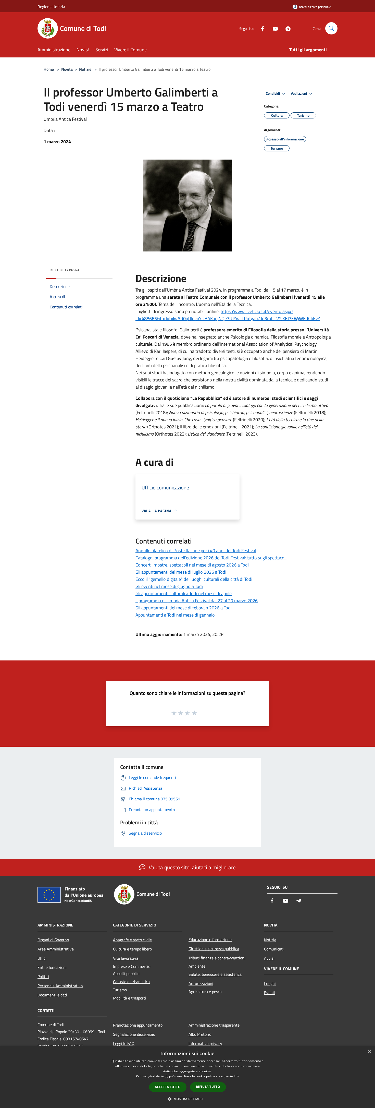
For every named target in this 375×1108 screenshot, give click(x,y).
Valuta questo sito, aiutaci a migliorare (191, 867)
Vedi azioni (299, 93)
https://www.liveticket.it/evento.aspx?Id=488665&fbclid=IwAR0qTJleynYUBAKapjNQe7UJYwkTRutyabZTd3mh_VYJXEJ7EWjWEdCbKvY (227, 315)
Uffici (42, 958)
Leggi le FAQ (123, 1043)
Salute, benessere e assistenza (215, 974)
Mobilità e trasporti (129, 998)
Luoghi (270, 983)
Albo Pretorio (200, 1034)
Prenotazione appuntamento (137, 1025)
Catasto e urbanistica (131, 982)
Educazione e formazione (210, 939)
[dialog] (187, 1077)
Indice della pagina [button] (64, 270)
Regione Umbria (51, 7)
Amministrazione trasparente (214, 1025)
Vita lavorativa (125, 958)
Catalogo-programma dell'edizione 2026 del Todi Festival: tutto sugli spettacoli (210, 557)
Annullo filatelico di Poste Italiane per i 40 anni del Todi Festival (195, 550)
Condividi (273, 93)
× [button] (369, 1051)
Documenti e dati (52, 995)
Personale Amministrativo (60, 986)
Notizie (85, 69)
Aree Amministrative (56, 949)
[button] (187, 1099)
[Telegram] (286, 28)
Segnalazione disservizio (134, 1034)
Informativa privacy (205, 1043)
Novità (67, 69)
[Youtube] (273, 28)
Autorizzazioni (201, 983)
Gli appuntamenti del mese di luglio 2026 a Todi (180, 572)
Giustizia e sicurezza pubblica (214, 949)
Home (49, 69)
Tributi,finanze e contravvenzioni (217, 958)
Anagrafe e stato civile (132, 940)
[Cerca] (331, 28)
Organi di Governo (53, 940)
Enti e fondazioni (52, 967)
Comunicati (274, 949)
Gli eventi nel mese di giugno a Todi (169, 586)
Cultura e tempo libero (132, 949)
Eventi (269, 993)
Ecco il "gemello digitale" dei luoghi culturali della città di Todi (193, 579)
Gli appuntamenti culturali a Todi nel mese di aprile (183, 593)
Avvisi (269, 958)
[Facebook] (260, 28)
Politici (43, 976)
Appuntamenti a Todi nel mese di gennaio (175, 614)
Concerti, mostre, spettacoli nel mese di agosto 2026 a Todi (192, 564)
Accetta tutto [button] (168, 1087)
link (236, 1076)
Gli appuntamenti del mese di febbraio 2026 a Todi (183, 607)
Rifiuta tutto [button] (208, 1087)
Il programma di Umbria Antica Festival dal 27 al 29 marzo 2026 (196, 600)
